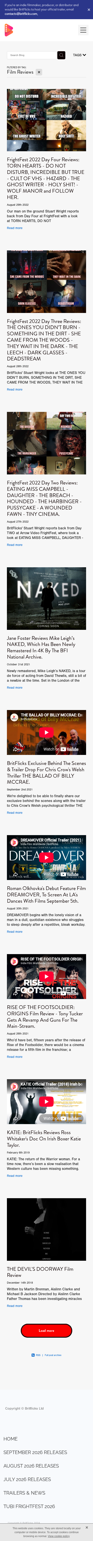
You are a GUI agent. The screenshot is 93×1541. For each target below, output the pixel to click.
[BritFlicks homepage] (39, 30)
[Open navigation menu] (83, 30)
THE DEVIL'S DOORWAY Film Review (40, 1272)
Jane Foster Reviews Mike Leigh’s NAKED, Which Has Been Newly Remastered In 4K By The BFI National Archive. (41, 647)
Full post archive (53, 1355)
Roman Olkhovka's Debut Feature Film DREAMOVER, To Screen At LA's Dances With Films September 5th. (46, 895)
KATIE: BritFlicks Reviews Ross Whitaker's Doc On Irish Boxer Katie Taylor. (44, 1139)
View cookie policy (59, 1536)
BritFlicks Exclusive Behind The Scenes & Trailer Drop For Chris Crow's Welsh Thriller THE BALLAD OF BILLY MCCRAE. (46, 772)
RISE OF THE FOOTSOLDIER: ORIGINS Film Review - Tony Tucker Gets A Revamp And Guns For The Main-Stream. (45, 1017)
